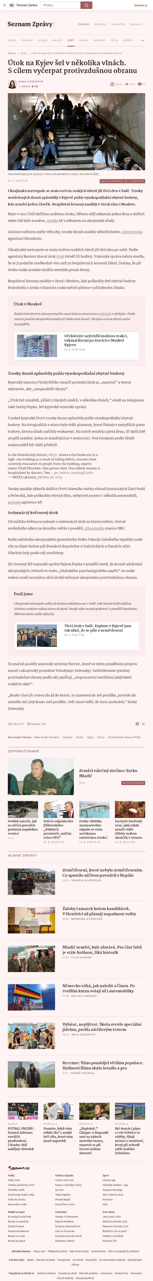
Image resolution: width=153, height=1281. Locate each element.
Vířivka (75, 1265)
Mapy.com (39, 1251)
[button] (76, 131)
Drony (100, 737)
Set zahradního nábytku (112, 1260)
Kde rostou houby (79, 1251)
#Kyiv (53, 455)
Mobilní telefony (46, 1273)
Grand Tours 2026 (64, 1205)
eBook (118, 84)
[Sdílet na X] (143, 724)
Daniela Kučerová (86, 880)
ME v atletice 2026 (113, 1195)
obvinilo (105, 314)
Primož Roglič (62, 1200)
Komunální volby (17, 1205)
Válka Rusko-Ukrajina (46, 737)
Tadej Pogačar (63, 1195)
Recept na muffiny (18, 1222)
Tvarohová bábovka (18, 1231)
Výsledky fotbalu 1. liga (115, 1185)
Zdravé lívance (16, 1226)
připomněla (94, 528)
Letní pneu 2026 (112, 1217)
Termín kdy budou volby (21, 1195)
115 (143, 84)
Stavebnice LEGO (67, 1273)
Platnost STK (110, 1241)
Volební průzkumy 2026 (21, 1185)
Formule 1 (108, 1200)
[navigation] (4, 5)
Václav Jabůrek (84, 996)
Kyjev (90, 737)
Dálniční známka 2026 (115, 1222)
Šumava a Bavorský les (67, 1226)
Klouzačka (91, 1260)
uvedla (52, 221)
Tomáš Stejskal (83, 1073)
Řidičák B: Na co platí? (115, 1231)
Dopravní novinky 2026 (115, 1226)
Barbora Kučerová (87, 918)
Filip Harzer (81, 957)
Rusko (80, 737)
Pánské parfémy (85, 1278)
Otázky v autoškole (113, 1236)
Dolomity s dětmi (64, 1241)
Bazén (30, 1260)
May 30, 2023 (52, 477)
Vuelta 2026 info (64, 1180)
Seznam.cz (140, 5)
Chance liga (109, 1180)
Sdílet (132, 84)
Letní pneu (106, 1273)
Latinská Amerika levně (68, 1236)
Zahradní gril (135, 1260)
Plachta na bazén (45, 1260)
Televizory (136, 1273)
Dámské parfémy (88, 1273)
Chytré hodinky (65, 1278)
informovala (132, 232)
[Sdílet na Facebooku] (137, 724)
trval (60, 256)
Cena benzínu (98, 1251)
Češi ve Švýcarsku (65, 1231)
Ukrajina (67, 737)
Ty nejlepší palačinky (19, 1217)
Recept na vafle (16, 1236)
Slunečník (77, 1260)
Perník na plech (16, 1241)
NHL (105, 1205)
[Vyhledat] (86, 5)
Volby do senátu (16, 1200)
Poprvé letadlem (64, 1222)
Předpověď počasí (57, 1251)
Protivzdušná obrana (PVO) (124, 737)
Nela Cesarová (83, 1034)
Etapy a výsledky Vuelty (68, 1185)
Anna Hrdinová (30, 81)
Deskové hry (121, 1273)
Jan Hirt (59, 1190)
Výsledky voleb (16, 1190)
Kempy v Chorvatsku (66, 1217)
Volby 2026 (14, 1180)
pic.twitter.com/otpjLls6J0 (73, 472)
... (143, 39)
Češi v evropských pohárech (123, 1251)
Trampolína (63, 1260)
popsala (14, 502)
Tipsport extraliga (112, 1190)
